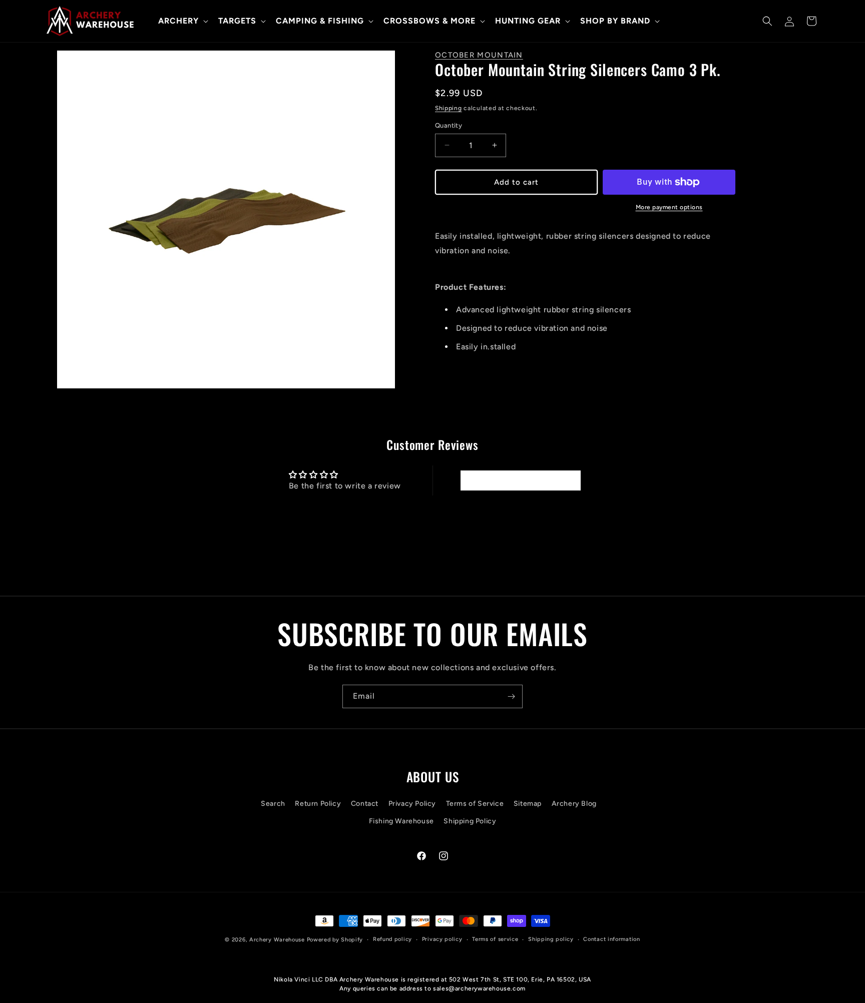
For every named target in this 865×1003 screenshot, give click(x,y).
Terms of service (495, 939)
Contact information (611, 939)
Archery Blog (574, 803)
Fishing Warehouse (401, 821)
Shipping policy (551, 939)
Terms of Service (475, 803)
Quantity (448, 125)
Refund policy (392, 939)
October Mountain (479, 55)
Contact (364, 803)
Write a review (520, 480)
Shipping (448, 108)
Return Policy (318, 803)
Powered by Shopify (335, 939)
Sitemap (528, 803)
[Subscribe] (511, 696)
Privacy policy (442, 939)
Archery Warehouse (277, 939)
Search (273, 803)
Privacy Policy (412, 803)
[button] (182, 21)
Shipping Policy (470, 821)
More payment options (669, 207)
